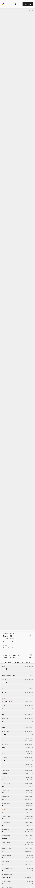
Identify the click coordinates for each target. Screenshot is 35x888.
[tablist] (17, 662)
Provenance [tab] (26, 662)
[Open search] (15, 4)
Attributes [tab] (8, 662)
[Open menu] (19, 4)
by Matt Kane (9, 642)
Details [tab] (17, 662)
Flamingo (12, 638)
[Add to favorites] (30, 635)
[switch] (30, 655)
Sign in (28, 4)
